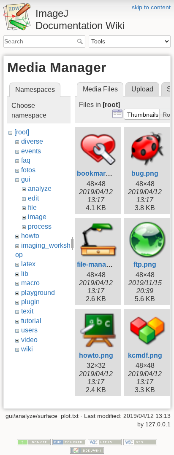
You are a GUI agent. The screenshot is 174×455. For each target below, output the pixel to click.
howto (30, 235)
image (37, 216)
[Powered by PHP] (69, 442)
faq (25, 160)
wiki (27, 349)
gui (25, 179)
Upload (142, 89)
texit (27, 311)
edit (33, 198)
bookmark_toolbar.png (113, 173)
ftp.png (144, 264)
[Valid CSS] (140, 442)
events (31, 151)
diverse (32, 141)
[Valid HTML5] (105, 442)
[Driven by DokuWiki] (87, 450)
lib (24, 273)
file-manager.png (103, 264)
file (32, 207)
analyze (40, 188)
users (29, 330)
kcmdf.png (145, 355)
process (40, 226)
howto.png (96, 355)
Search (81, 41)
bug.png (144, 173)
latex (28, 264)
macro (30, 282)
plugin (30, 301)
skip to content (151, 7)
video (29, 339)
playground (38, 292)
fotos (28, 170)
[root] (21, 132)
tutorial (31, 320)
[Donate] (34, 442)
